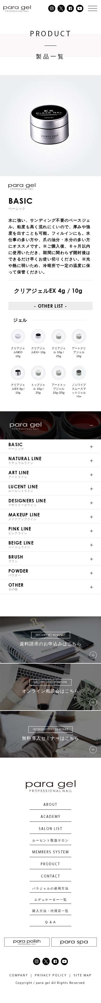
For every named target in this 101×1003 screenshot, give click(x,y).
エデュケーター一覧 (50, 899)
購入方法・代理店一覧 (50, 911)
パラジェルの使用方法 (50, 888)
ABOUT (50, 805)
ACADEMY (51, 817)
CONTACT (50, 877)
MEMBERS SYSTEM (50, 853)
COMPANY (18, 975)
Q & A (50, 922)
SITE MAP (83, 975)
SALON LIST (51, 829)
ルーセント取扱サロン (50, 841)
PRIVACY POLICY (51, 975)
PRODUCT (50, 865)
